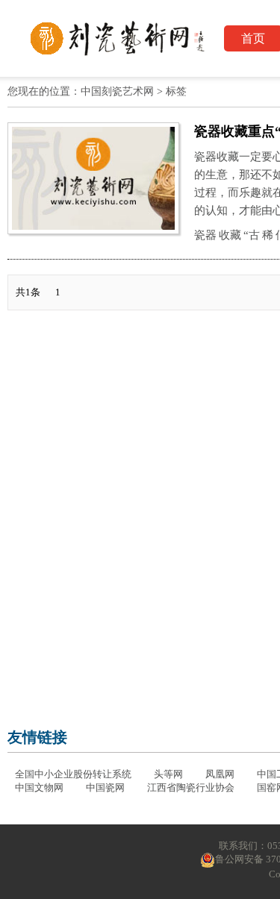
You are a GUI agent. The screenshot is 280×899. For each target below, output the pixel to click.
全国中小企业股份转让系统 (73, 774)
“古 (251, 235)
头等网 (168, 774)
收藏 (230, 235)
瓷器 (205, 235)
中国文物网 (39, 787)
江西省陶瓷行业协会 (190, 787)
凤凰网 (219, 774)
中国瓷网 (105, 787)
